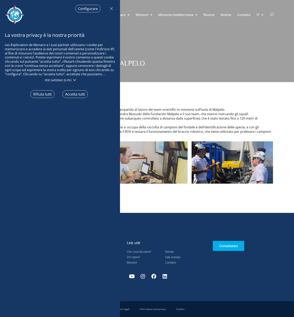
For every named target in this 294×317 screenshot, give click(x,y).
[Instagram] (143, 276)
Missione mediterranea (175, 15)
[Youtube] (132, 276)
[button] (271, 15)
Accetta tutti (75, 94)
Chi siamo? (133, 257)
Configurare (88, 8)
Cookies (180, 309)
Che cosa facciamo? (139, 252)
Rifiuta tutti (110, 8)
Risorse (209, 15)
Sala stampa (172, 257)
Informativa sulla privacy (153, 309)
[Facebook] (154, 276)
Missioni (142, 15)
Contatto (244, 15)
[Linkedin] (165, 276)
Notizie (226, 15)
